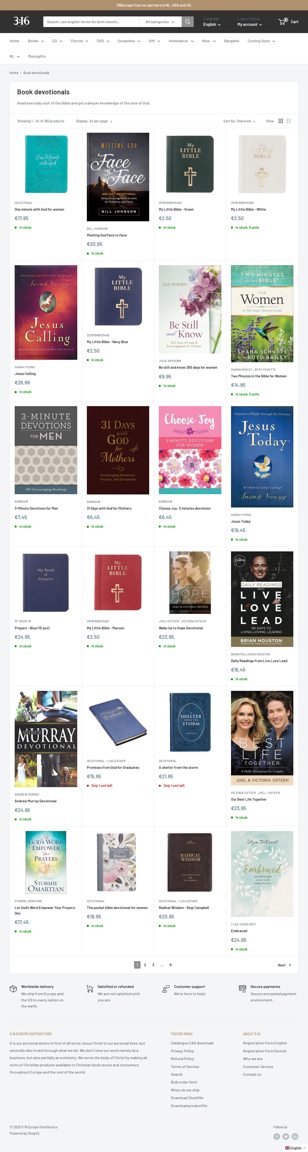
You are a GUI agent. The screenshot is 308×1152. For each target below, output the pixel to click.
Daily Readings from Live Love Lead (259, 661)
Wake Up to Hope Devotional (181, 628)
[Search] (188, 21)
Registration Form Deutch (265, 1050)
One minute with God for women (39, 209)
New (206, 40)
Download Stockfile (187, 1097)
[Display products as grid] (281, 121)
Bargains (231, 40)
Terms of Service (185, 1066)
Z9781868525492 (170, 203)
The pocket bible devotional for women (117, 907)
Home (14, 40)
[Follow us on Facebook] (276, 1136)
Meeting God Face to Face (107, 235)
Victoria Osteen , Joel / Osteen (255, 793)
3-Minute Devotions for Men (36, 508)
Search (177, 1074)
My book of (23, 621)
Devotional (23, 203)
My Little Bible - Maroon (105, 628)
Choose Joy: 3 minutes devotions (185, 508)
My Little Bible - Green (176, 209)
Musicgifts (37, 56)
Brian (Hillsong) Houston (250, 654)
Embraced (239, 931)
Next (282, 965)
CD (54, 40)
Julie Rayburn (170, 361)
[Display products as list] (289, 121)
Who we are (253, 1058)
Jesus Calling (25, 373)
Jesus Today (240, 521)
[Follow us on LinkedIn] (295, 1136)
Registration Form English (265, 1043)
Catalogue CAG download (192, 1043)
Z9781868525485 (242, 203)
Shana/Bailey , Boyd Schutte (253, 369)
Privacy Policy (182, 1050)
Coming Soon (259, 40)
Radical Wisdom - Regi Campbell (184, 907)
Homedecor (178, 40)
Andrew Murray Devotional (36, 801)
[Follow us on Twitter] (285, 1136)
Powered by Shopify (24, 1133)
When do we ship (185, 1090)
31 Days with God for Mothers (109, 508)
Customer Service (258, 1066)
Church (77, 40)
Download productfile (189, 1105)
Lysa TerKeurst (243, 924)
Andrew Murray (27, 794)
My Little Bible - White (248, 209)
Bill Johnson (97, 228)
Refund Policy (182, 1058)
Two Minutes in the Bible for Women (259, 376)
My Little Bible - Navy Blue (107, 342)
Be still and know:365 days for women (188, 367)
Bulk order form (184, 1082)
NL (12, 56)
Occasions (126, 40)
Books (33, 40)
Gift (152, 40)
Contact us (252, 1074)
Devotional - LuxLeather (106, 761)
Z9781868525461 (98, 621)
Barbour (21, 501)
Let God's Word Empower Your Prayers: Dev (45, 910)
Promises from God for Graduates (113, 767)
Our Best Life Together (249, 799)
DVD (100, 40)
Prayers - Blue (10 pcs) (32, 628)
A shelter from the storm (178, 767)
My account (247, 24)
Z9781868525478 (98, 335)
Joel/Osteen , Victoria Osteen (182, 621)
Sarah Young (25, 367)
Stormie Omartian (28, 901)
